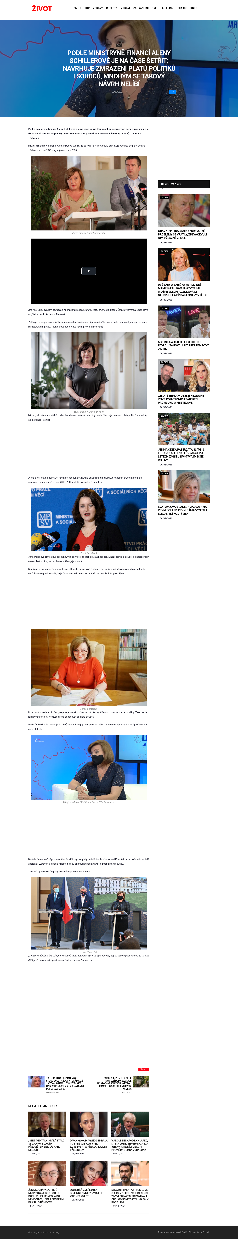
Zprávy (98, 8)
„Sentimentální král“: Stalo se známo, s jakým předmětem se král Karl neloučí (46, 1145)
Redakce (181, 8)
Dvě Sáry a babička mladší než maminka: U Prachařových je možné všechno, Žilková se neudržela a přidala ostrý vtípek (182, 290)
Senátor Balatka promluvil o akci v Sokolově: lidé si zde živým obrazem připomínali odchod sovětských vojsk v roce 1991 (129, 1196)
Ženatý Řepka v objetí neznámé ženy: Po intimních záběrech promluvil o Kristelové (181, 399)
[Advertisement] (88, 449)
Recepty (112, 8)
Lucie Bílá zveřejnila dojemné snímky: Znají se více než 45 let (86, 1193)
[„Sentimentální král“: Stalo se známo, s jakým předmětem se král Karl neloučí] (47, 1124)
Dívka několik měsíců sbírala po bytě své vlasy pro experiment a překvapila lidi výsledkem (89, 1145)
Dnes (193, 8)
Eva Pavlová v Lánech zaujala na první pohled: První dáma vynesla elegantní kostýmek (182, 510)
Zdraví (125, 8)
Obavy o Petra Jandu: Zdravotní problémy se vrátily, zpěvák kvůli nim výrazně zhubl (182, 234)
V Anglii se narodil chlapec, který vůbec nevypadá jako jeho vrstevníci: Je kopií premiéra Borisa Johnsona (129, 1145)
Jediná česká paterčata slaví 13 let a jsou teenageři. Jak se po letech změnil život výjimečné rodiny (181, 455)
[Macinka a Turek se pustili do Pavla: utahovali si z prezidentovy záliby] (184, 322)
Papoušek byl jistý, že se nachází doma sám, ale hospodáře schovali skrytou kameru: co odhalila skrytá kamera (114, 1085)
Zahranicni (141, 8)
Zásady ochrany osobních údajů (172, 1232)
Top (87, 8)
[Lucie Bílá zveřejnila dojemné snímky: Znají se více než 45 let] (89, 1173)
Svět (155, 8)
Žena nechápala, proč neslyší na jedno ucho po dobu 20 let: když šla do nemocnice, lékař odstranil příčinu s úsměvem (46, 1196)
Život (77, 8)
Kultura (167, 8)
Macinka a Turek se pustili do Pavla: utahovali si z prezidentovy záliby (183, 345)
